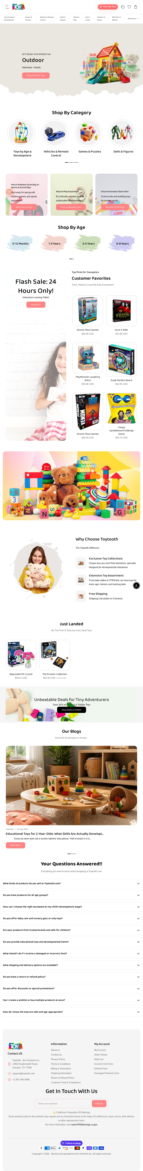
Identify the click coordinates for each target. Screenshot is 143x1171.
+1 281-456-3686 (20, 1079)
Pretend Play (76, 18)
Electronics (132, 18)
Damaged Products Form (106, 1073)
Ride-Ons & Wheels (116, 18)
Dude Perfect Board (121, 380)
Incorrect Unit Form (103, 1064)
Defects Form (101, 1068)
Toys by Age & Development (9, 18)
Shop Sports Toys (24, 207)
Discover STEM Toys (115, 207)
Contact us (56, 1054)
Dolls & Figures (63, 18)
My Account (100, 1050)
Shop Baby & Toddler (71, 710)
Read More (15, 845)
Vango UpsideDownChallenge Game (121, 431)
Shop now (27, 73)
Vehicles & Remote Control (47, 18)
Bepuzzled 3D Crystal (21, 674)
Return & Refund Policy (62, 1078)
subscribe (99, 1103)
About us (55, 1050)
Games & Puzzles (28, 18)
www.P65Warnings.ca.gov (84, 1124)
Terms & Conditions (60, 1064)
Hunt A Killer (121, 330)
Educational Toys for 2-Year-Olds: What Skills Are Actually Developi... (54, 834)
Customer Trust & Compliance (66, 1082)
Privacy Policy (58, 1059)
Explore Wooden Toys (71, 207)
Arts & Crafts (87, 18)
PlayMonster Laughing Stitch (88, 378)
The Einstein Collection (54, 674)
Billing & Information (61, 1068)
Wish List (98, 1059)
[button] (7, 7)
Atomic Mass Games (88, 330)
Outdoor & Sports (101, 18)
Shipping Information (61, 1073)
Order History (100, 1054)
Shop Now (36, 304)
